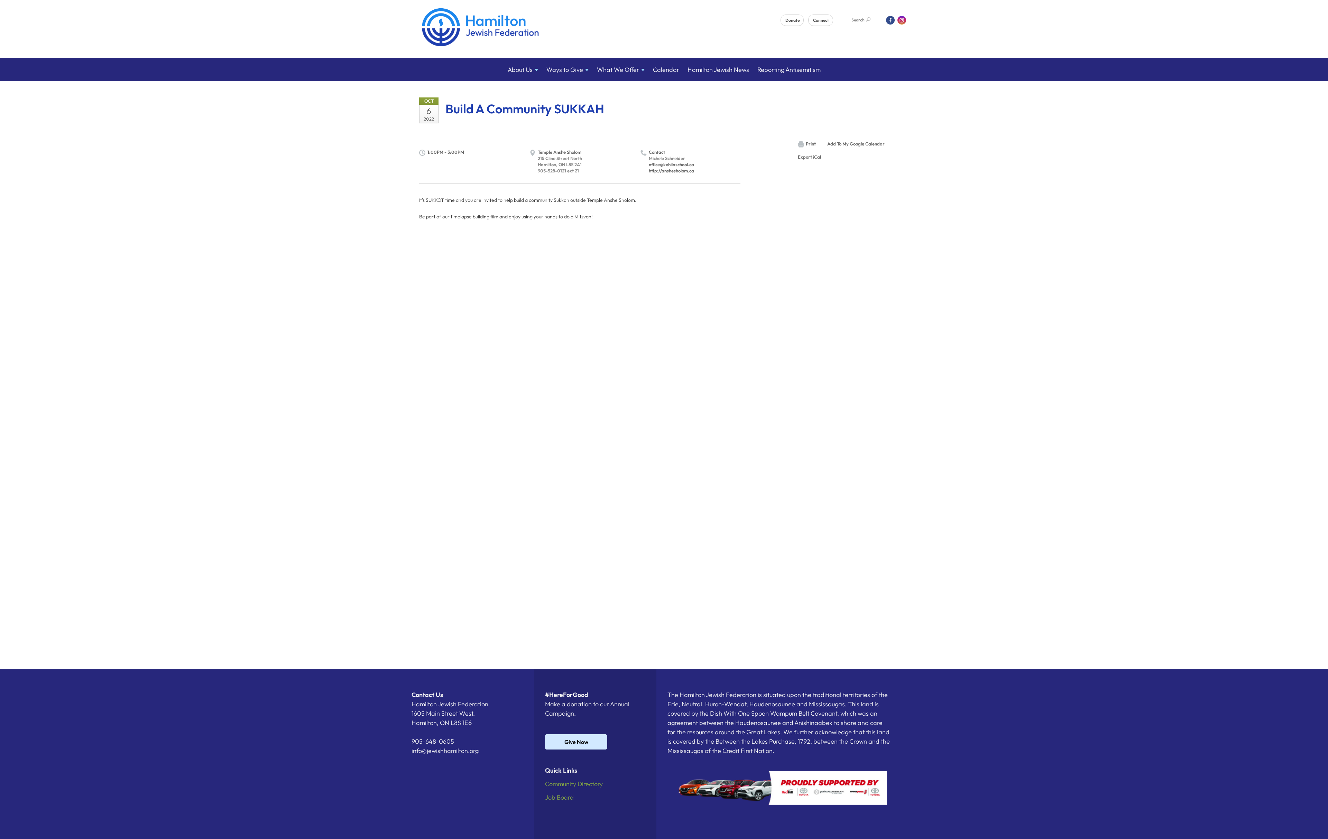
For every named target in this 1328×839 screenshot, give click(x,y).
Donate (792, 20)
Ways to (564, 70)
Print (811, 144)
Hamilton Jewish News (718, 70)
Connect (821, 20)
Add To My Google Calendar (856, 144)
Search (858, 19)
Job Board (559, 797)
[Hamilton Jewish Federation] (480, 28)
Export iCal (809, 157)
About (520, 70)
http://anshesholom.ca (671, 170)
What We (618, 70)
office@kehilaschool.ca (671, 164)
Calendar (666, 70)
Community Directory (574, 784)
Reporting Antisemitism (789, 70)
